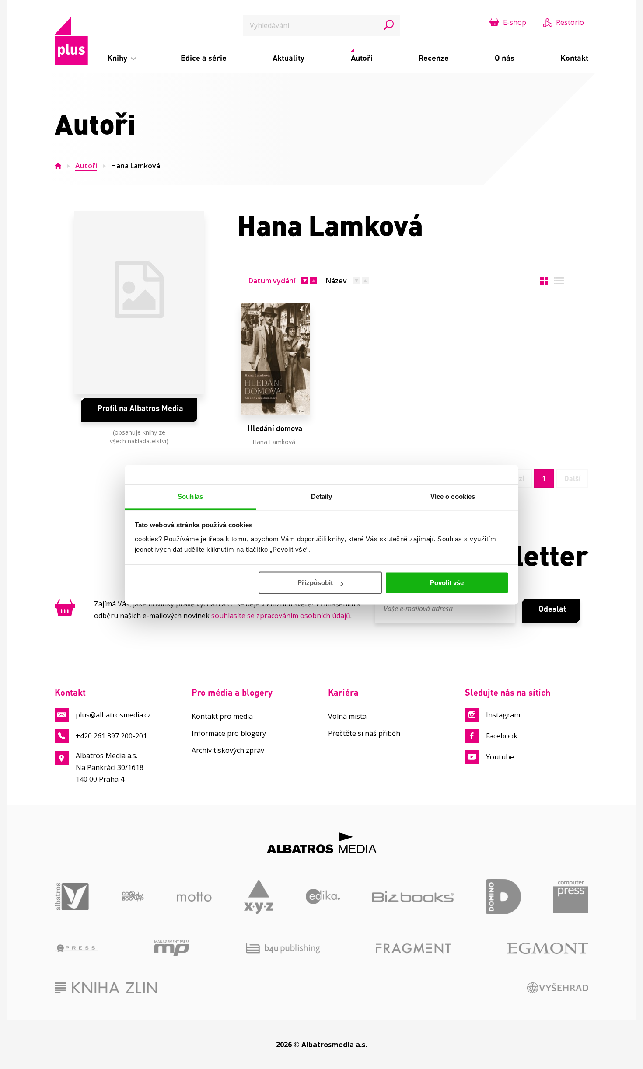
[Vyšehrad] (558, 987)
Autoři (362, 58)
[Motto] (194, 896)
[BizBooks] (413, 896)
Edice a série (204, 58)
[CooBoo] (133, 896)
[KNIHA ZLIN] (106, 987)
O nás (504, 58)
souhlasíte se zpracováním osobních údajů (280, 615)
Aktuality (288, 58)
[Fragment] (413, 948)
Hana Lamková (273, 442)
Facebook (501, 736)
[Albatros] (72, 896)
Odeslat (552, 608)
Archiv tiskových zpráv (228, 750)
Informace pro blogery (229, 733)
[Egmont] (547, 948)
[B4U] (283, 948)
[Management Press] (172, 948)
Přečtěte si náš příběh (364, 733)
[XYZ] (259, 896)
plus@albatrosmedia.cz (113, 715)
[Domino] (503, 896)
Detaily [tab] (321, 496)
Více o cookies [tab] (452, 496)
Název (336, 281)
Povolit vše (447, 582)
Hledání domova (275, 428)
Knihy (118, 58)
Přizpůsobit (315, 582)
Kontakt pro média (222, 716)
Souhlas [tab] (190, 496)
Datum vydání (271, 281)
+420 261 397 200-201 (111, 736)
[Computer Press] (570, 896)
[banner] (71, 41)
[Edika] (323, 896)
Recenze (434, 58)
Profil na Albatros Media (140, 408)
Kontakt (574, 58)
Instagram (503, 715)
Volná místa (347, 716)
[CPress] (77, 948)
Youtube (500, 757)
